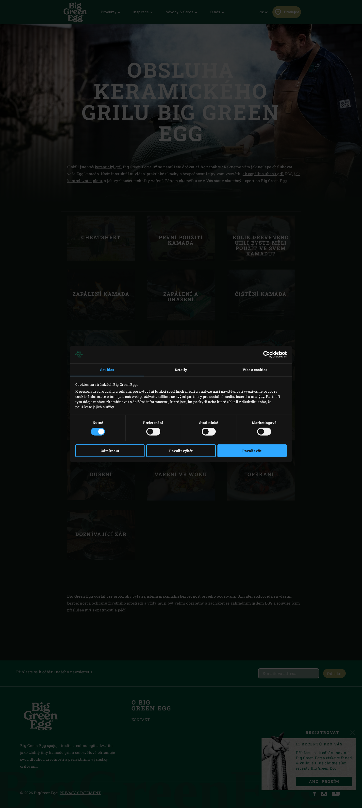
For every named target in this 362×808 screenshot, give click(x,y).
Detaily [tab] (181, 369)
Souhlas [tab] (107, 369)
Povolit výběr (181, 450)
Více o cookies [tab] (255, 369)
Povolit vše (252, 450)
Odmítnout (110, 450)
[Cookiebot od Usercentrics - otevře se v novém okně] (265, 354)
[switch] (153, 432)
